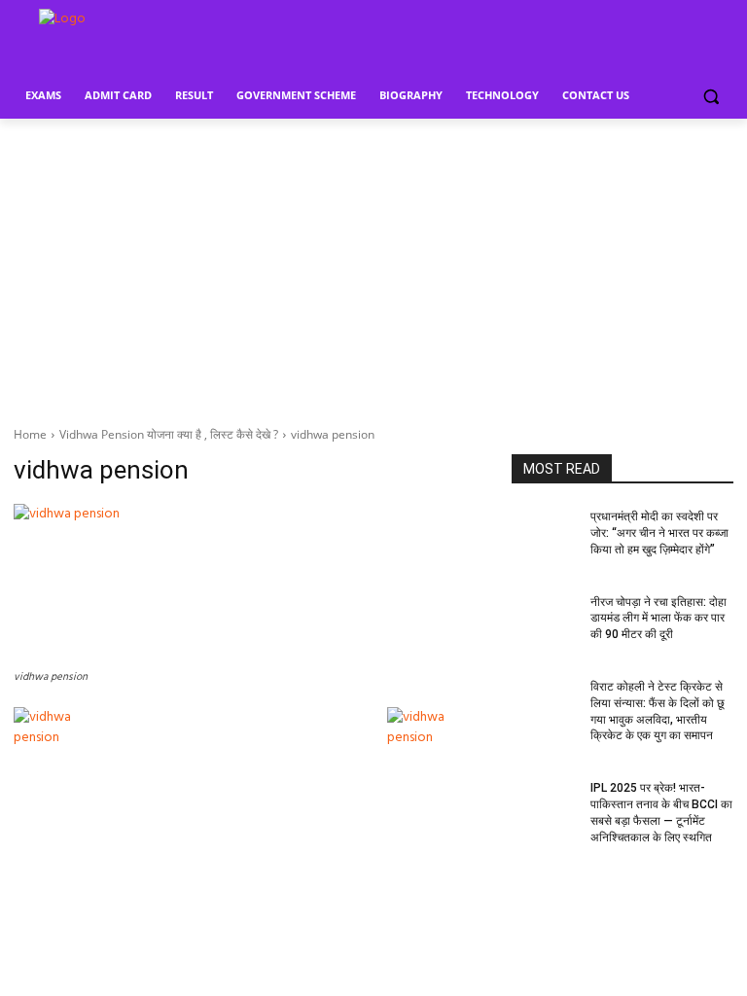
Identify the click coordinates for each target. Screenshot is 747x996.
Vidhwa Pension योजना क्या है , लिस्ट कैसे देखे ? (168, 434)
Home (30, 434)
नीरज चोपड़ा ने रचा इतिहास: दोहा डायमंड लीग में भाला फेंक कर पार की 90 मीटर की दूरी (658, 618)
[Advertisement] (373, 264)
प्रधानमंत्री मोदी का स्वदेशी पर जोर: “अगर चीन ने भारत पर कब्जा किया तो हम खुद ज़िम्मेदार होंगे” (659, 533)
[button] (710, 96)
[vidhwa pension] (249, 583)
